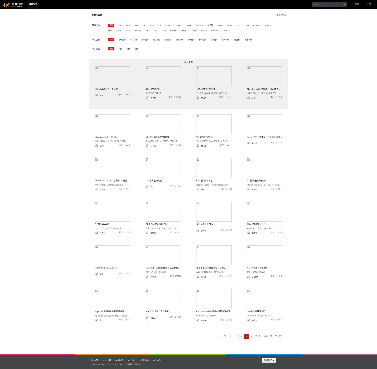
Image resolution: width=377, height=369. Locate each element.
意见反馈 (157, 360)
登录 (357, 4)
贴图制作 (225, 40)
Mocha (229, 25)
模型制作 (236, 40)
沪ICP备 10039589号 (132, 364)
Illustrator (268, 25)
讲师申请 (282, 15)
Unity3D (184, 31)
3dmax (136, 25)
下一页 (278, 336)
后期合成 (168, 40)
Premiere (168, 25)
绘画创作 (122, 40)
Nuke (152, 25)
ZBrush (188, 25)
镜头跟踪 (156, 40)
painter (118, 31)
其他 (225, 31)
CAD (147, 31)
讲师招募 (144, 360)
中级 (128, 49)
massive (204, 31)
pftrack (246, 25)
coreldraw (256, 25)
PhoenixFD (215, 31)
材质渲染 (202, 40)
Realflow (138, 31)
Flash (110, 31)
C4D (120, 25)
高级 (136, 49)
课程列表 (33, 4)
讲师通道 (268, 360)
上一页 (223, 336)
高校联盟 (119, 360)
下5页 (258, 336)
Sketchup (173, 31)
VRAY (156, 31)
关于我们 (132, 360)
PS (160, 25)
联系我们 (106, 360)
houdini (178, 25)
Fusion (219, 25)
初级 (120, 49)
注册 (369, 4)
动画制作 (191, 40)
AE (145, 25)
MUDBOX (199, 25)
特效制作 (179, 40)
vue (164, 31)
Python (194, 31)
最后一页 (268, 336)
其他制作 (248, 40)
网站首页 (94, 360)
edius (238, 25)
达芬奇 (210, 25)
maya (128, 25)
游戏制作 (145, 40)
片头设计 (133, 40)
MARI (128, 31)
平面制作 (214, 40)
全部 (111, 25)
